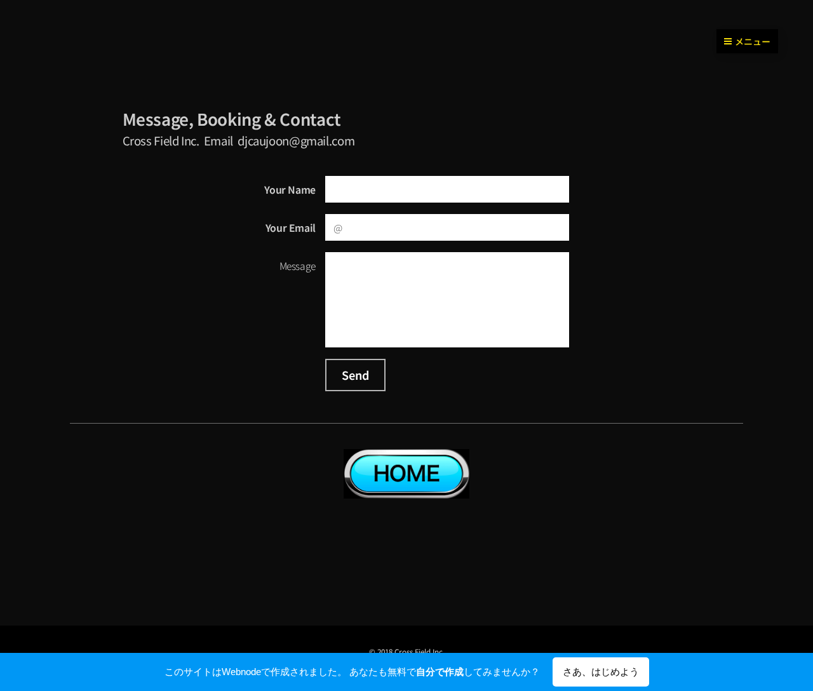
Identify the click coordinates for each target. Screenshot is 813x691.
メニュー (752, 41)
